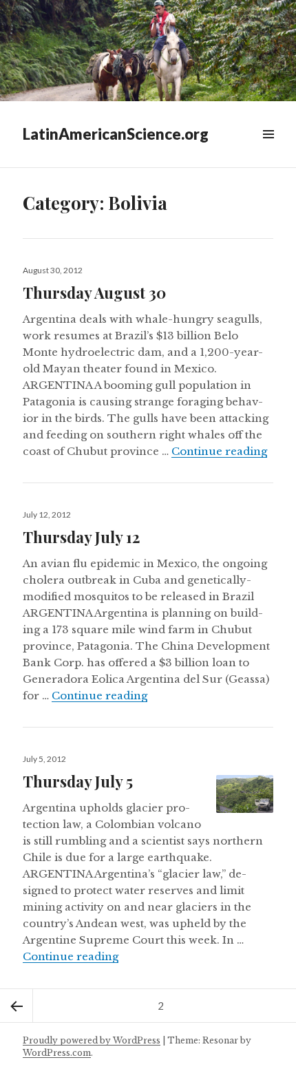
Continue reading (219, 451)
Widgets (268, 150)
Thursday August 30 (94, 292)
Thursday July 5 (78, 781)
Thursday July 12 (81, 537)
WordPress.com (57, 1053)
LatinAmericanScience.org (116, 134)
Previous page (16, 1005)
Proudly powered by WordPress (91, 1040)
